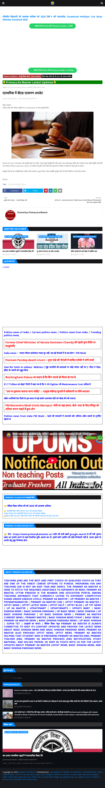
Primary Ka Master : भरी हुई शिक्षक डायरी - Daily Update (21, 76)
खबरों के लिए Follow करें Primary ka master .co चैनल (54, 26)
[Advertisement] (52, 48)
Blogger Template (32, 784)
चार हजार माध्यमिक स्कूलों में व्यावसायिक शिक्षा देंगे (18, 251)
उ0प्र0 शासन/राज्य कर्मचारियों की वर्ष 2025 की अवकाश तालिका (24, 513)
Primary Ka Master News (17, 87)
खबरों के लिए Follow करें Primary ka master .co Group (54, 70)
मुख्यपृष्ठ (5, 87)
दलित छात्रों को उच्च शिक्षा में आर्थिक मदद (84, 251)
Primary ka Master (10, 98)
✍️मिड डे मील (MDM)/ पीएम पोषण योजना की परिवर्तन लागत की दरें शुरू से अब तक (31, 515)
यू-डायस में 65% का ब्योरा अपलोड (48, 251)
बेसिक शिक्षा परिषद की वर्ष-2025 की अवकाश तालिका (56, 76)
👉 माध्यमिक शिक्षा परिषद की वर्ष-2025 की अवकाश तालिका (23, 511)
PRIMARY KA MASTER (27, 772)
